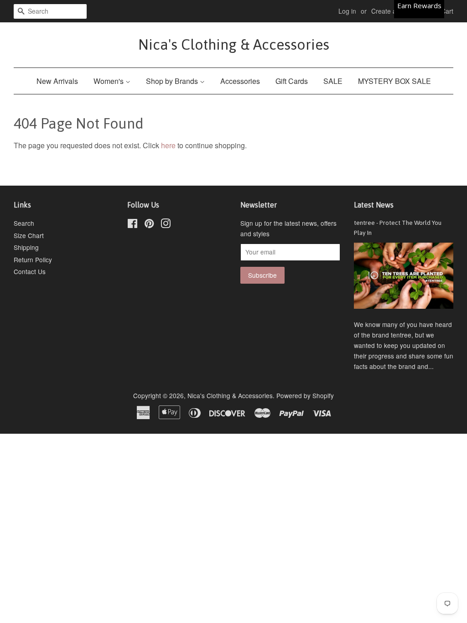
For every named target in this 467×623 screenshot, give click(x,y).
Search (24, 223)
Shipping (26, 247)
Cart (447, 11)
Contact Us (30, 271)
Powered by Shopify (305, 395)
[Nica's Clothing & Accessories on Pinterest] (149, 224)
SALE (332, 81)
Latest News (374, 205)
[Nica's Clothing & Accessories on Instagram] (166, 224)
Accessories (240, 81)
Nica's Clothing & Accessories (233, 44)
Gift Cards (291, 81)
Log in (347, 11)
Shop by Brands (173, 81)
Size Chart (29, 235)
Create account (393, 11)
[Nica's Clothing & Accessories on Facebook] (132, 224)
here (168, 145)
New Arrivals (57, 81)
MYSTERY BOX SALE (394, 81)
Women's (109, 81)
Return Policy (33, 259)
